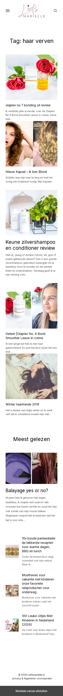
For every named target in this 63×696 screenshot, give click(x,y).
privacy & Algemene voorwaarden (32, 678)
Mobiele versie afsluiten (31, 691)
